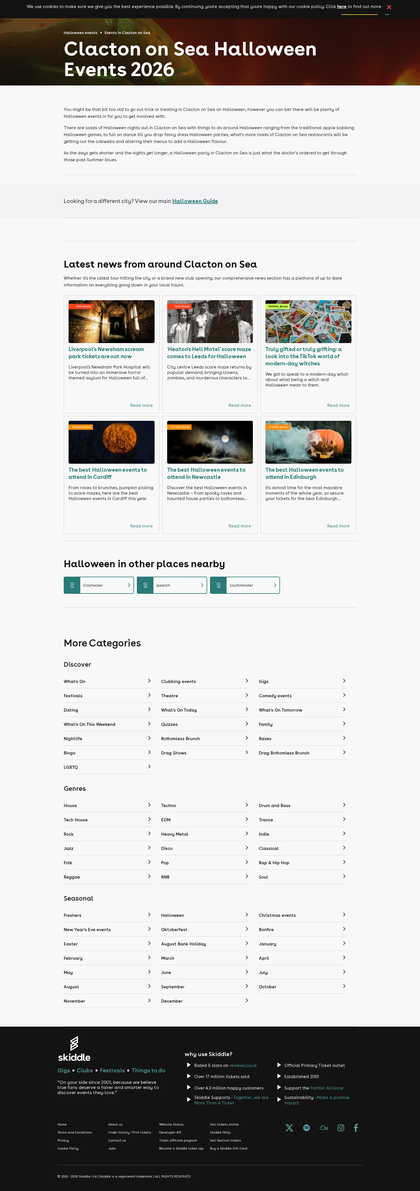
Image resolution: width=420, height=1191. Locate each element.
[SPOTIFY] (306, 1128)
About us (115, 1124)
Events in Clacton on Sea (127, 32)
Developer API (170, 1132)
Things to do (148, 1070)
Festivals (112, 1070)
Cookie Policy (68, 1148)
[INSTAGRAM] (340, 1128)
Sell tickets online (224, 1124)
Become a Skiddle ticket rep (181, 1148)
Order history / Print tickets (129, 1132)
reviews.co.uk (243, 1065)
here (342, 6)
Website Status (171, 1124)
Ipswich (174, 585)
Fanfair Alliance (326, 1088)
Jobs (112, 1148)
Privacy (63, 1140)
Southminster (247, 585)
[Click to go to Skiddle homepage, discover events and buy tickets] (74, 1048)
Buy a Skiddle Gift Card (228, 1148)
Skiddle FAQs (220, 1132)
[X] (289, 1128)
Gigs (63, 1070)
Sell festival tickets (225, 1140)
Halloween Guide (195, 200)
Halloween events (80, 32)
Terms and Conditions (74, 1132)
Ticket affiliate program (178, 1140)
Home (62, 1124)
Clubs (85, 1070)
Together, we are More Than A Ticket (231, 1100)
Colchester (101, 585)
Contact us (117, 1140)
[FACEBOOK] (356, 1128)
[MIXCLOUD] (323, 1128)
